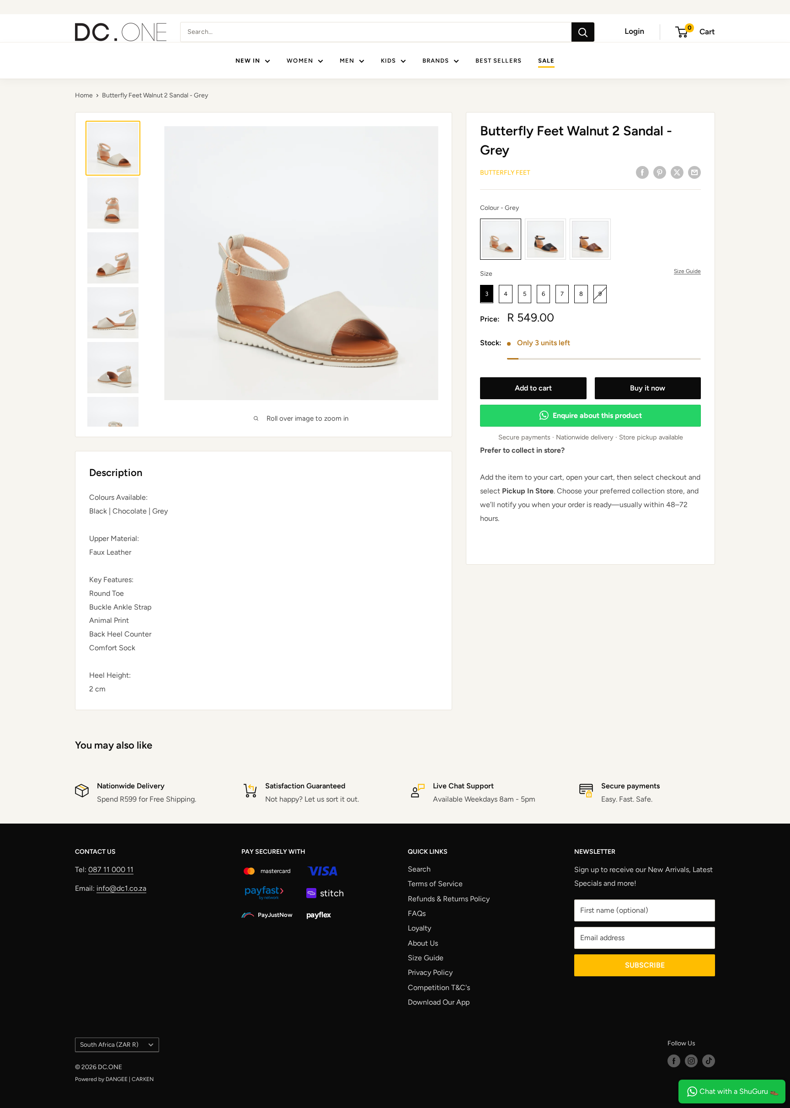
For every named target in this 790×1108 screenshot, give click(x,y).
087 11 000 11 (110, 869)
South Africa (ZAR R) (109, 1044)
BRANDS (435, 60)
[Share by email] (694, 172)
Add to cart (533, 387)
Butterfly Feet (505, 173)
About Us (423, 943)
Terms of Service (435, 883)
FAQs (417, 913)
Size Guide (687, 271)
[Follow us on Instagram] (691, 1060)
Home (84, 95)
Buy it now (647, 387)
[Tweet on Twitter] (677, 172)
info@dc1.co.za (121, 888)
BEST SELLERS (498, 60)
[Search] (582, 32)
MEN (347, 60)
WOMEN (300, 60)
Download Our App (439, 1002)
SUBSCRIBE (645, 965)
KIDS (388, 60)
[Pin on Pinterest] (659, 172)
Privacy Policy (430, 972)
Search (419, 869)
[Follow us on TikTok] (708, 1060)
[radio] (500, 239)
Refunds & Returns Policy (449, 898)
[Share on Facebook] (642, 172)
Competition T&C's (439, 987)
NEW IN (247, 60)
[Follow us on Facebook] (673, 1060)
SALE (546, 60)
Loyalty (419, 928)
